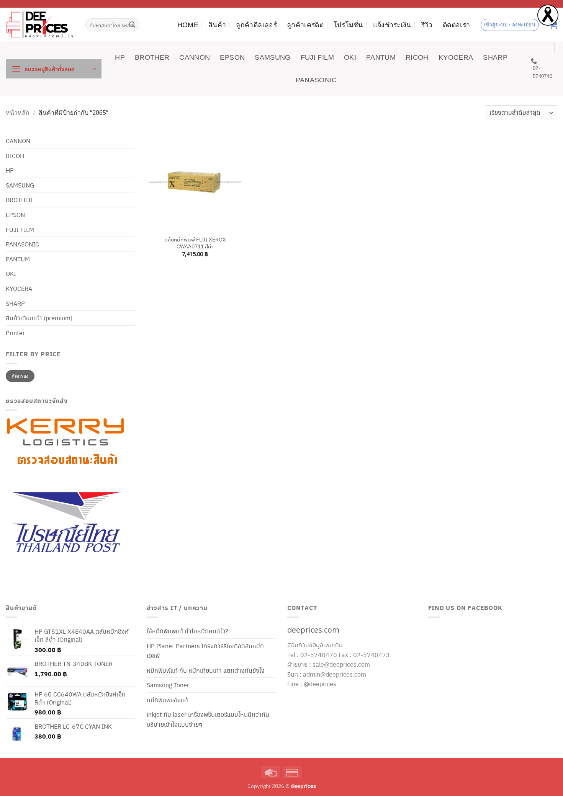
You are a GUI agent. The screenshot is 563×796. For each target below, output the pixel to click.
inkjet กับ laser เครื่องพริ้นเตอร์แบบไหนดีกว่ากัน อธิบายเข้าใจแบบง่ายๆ (208, 719)
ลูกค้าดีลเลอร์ (256, 25)
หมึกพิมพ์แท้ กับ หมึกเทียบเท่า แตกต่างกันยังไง (206, 670)
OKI (350, 57)
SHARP (495, 57)
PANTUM (381, 57)
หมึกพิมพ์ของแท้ (167, 699)
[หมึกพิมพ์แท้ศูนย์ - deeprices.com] (40, 24)
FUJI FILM (317, 57)
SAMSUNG (272, 57)
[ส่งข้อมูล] (132, 24)
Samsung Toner (168, 684)
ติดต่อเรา (456, 25)
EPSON (232, 57)
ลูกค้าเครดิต (305, 25)
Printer (15, 332)
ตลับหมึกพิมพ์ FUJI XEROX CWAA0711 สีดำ (195, 243)
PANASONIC (316, 80)
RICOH (417, 57)
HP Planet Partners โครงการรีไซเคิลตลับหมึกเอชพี (205, 650)
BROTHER (152, 57)
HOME (187, 25)
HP (120, 57)
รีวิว (427, 25)
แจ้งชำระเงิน (392, 25)
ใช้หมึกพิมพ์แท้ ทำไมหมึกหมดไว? (187, 630)
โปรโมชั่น (348, 25)
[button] (53, 68)
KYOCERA (456, 57)
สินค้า (217, 25)
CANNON (194, 57)
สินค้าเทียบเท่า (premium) (39, 317)
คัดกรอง (19, 376)
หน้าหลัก (17, 112)
